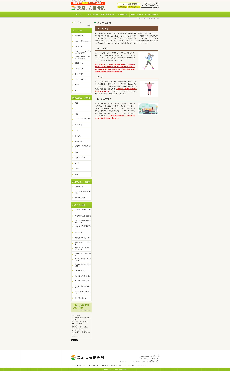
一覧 (88, 25)
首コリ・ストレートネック (83, 119)
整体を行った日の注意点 (83, 276)
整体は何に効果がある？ (83, 238)
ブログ (77, 85)
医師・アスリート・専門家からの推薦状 (83, 52)
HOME (140, 18)
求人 (76, 90)
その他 (77, 174)
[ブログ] (81, 308)
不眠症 (77, 163)
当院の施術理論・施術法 (83, 216)
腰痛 (76, 103)
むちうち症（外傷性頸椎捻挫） (83, 192)
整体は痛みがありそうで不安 (83, 243)
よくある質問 (79, 74)
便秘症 (77, 168)
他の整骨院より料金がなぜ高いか (83, 265)
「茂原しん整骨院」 (115, 369)
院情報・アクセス (137, 14)
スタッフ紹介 (79, 68)
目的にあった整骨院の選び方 (83, 226)
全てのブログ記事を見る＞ (84, 310)
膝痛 (76, 152)
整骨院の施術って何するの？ (83, 287)
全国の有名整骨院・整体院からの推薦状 (83, 57)
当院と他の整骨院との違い (83, 210)
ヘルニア (78, 130)
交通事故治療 (79, 187)
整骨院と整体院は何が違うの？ (83, 259)
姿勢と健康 (78, 232)
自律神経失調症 (80, 158)
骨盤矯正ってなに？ (81, 270)
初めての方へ (93, 14)
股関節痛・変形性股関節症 (83, 146)
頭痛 (76, 114)
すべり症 (78, 136)
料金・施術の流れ (107, 14)
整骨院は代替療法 (80, 298)
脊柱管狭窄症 (79, 141)
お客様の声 (122, 14)
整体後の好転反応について (83, 254)
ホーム (78, 14)
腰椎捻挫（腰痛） (80, 198)
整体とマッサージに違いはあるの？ (83, 248)
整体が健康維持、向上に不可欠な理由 (83, 221)
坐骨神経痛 (78, 125)
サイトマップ (140, 365)
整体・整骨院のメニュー (83, 41)
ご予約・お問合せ (151, 14)
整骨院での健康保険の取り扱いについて (83, 292)
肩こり (146, 18)
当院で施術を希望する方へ (83, 281)
